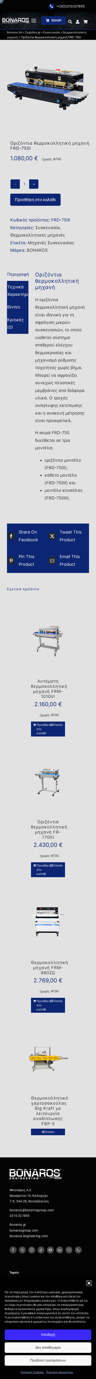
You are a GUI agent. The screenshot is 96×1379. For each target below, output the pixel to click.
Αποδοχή (48, 1335)
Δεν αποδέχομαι (48, 1347)
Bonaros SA (14, 32)
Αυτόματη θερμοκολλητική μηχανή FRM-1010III (49, 689)
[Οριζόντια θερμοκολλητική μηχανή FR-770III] (48, 782)
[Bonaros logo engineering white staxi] (16, 19)
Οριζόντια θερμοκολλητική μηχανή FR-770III (49, 829)
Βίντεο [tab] (13, 306)
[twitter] (22, 1249)
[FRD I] (48, 88)
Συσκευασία (51, 32)
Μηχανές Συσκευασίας (51, 242)
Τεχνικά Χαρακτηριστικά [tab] (17, 290)
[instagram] (31, 1249)
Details (58, 724)
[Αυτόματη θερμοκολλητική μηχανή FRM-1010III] (48, 641)
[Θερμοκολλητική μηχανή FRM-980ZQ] (48, 922)
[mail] (68, 1249)
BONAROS (37, 250)
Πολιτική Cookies (32, 1372)
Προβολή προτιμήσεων (48, 1360)
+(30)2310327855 (70, 6)
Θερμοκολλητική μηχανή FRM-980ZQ (49, 967)
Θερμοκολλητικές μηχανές (37, 235)
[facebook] (13, 1249)
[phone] (78, 1249)
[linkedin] (59, 1249)
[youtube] (50, 1249)
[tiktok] (41, 1249)
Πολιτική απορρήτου (59, 1372)
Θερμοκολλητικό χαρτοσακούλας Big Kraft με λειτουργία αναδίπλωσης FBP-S (49, 1111)
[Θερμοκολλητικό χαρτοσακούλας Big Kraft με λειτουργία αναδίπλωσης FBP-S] (48, 1058)
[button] (89, 1283)
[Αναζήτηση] (70, 21)
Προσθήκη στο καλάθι (35, 199)
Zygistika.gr (32, 32)
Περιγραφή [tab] (17, 274)
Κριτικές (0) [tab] (15, 323)
